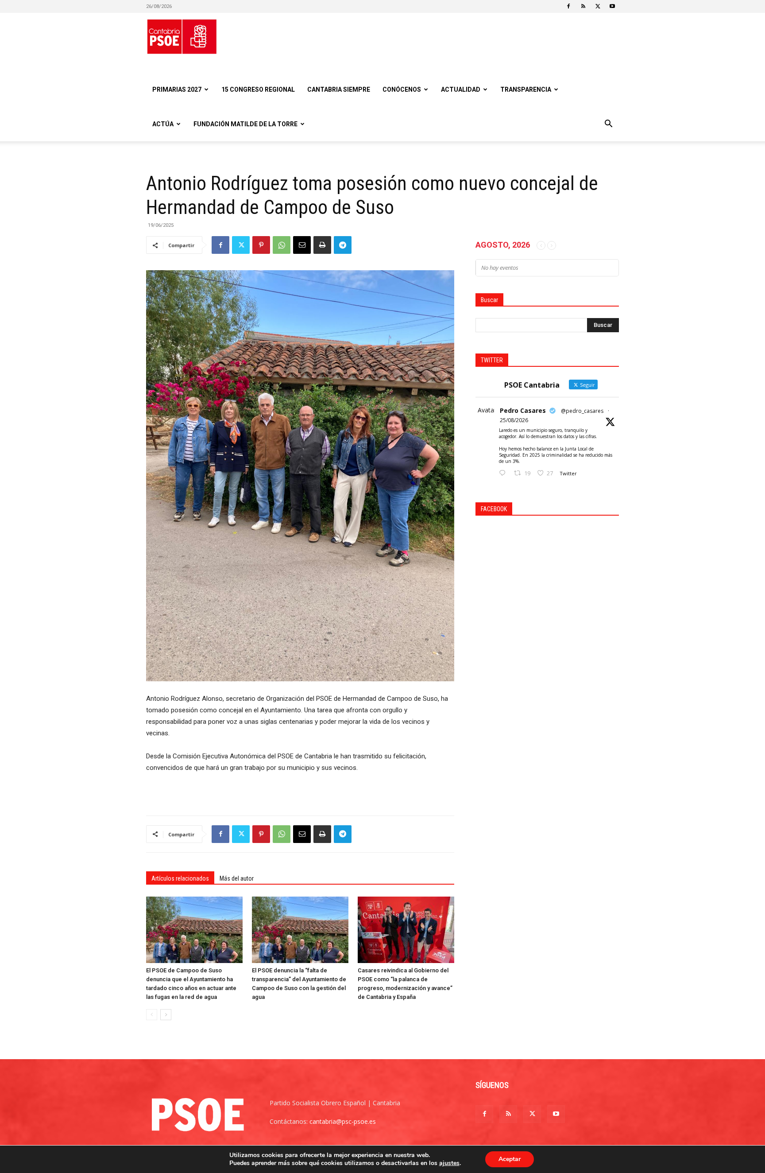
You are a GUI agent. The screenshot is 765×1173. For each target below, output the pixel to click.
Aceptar (509, 1159)
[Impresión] (322, 245)
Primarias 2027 (176, 89)
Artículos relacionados (180, 878)
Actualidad (460, 89)
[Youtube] (612, 6)
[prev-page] (151, 1014)
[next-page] (165, 1014)
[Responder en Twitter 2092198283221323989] (504, 473)
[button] (608, 124)
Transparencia (525, 89)
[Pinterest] (261, 245)
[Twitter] (597, 6)
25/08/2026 (514, 420)
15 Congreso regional (258, 89)
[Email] (302, 245)
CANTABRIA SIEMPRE (338, 89)
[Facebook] (568, 6)
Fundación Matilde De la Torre (245, 124)
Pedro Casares (523, 410)
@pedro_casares (582, 411)
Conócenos (401, 89)
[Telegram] (343, 245)
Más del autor (237, 878)
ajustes (449, 1163)
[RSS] (583, 6)
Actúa (163, 124)
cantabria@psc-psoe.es (342, 1121)
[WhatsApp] (281, 245)
